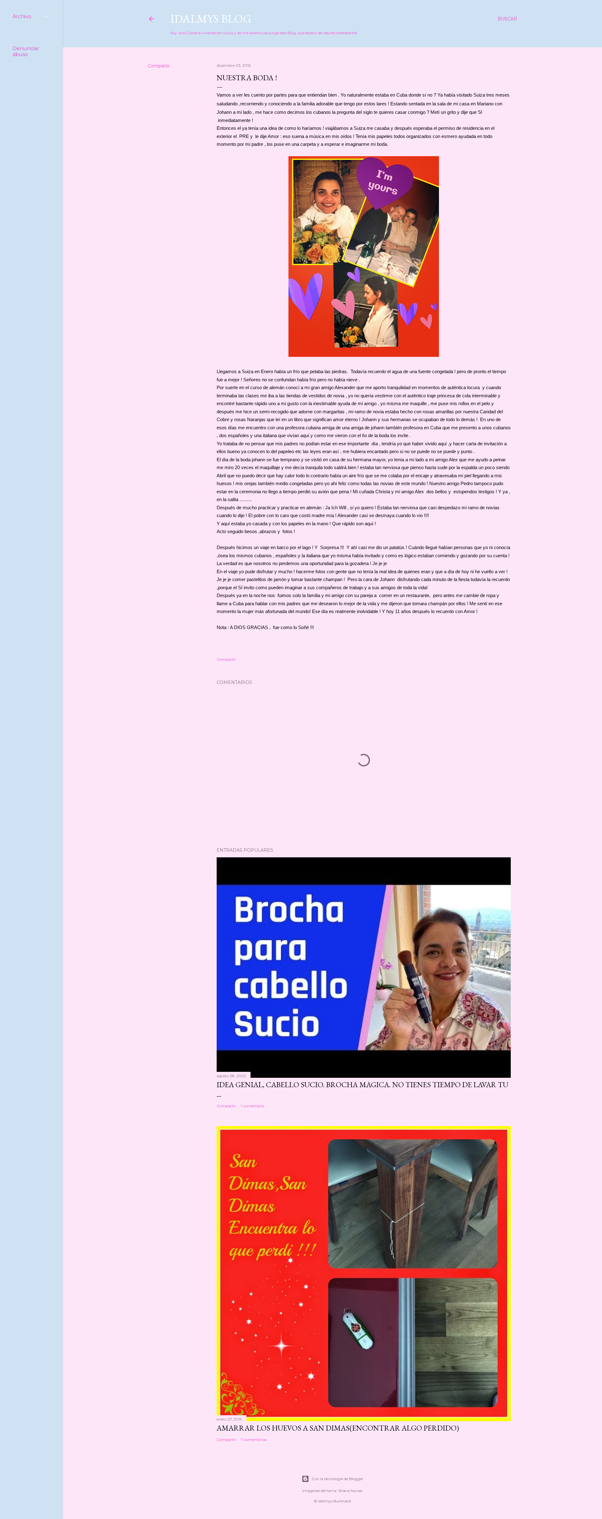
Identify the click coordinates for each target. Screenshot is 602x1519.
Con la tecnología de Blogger (337, 1478)
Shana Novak (350, 1490)
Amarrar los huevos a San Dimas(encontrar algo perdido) (338, 1428)
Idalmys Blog (210, 18)
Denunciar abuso (26, 51)
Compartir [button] (159, 66)
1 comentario (252, 1106)
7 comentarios (254, 1439)
